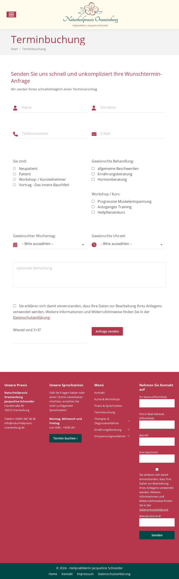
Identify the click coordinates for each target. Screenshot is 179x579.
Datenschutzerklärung (31, 317)
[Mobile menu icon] (11, 14)
